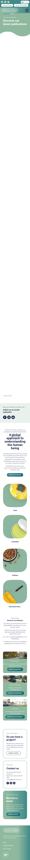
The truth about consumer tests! (14, 384)
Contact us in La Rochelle (15, 716)
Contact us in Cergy (15, 669)
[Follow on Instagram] (5, 2)
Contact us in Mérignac (15, 693)
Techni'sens (6, 13)
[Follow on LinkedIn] (8, 2)
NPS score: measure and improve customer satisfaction (14, 237)
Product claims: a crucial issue (13, 90)
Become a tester (13, 814)
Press (4, 842)
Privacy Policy (7, 848)
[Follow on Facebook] (2, 2)
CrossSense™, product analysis (13, 355)
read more (8, 67)
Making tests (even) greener (13, 326)
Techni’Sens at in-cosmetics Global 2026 (15, 207)
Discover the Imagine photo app (14, 266)
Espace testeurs (20, 5)
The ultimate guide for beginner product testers (14, 119)
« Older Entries (7, 395)
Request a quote (13, 753)
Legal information (8, 845)
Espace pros (6, 5)
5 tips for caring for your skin (13, 149)
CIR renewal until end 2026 (12, 62)
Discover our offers (15, 474)
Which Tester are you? (11, 178)
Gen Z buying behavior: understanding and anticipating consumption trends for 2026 (13, 296)
